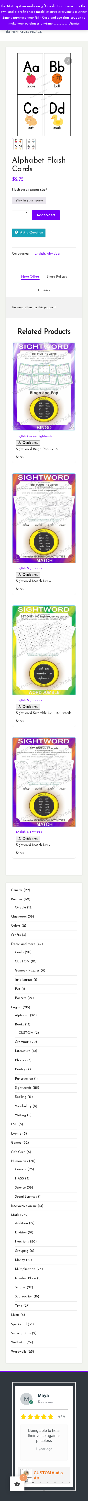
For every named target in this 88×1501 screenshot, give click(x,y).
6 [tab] (55, 1482)
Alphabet (54, 253)
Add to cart (46, 215)
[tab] (30, 277)
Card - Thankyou (49, 1475)
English (39, 253)
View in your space (29, 200)
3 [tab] (33, 1482)
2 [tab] (25, 1482)
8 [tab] (69, 1482)
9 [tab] (44, 1490)
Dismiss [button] (74, 23)
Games (31, 436)
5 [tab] (47, 1482)
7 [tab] (62, 1482)
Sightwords (45, 436)
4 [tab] (40, 1482)
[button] (68, 61)
